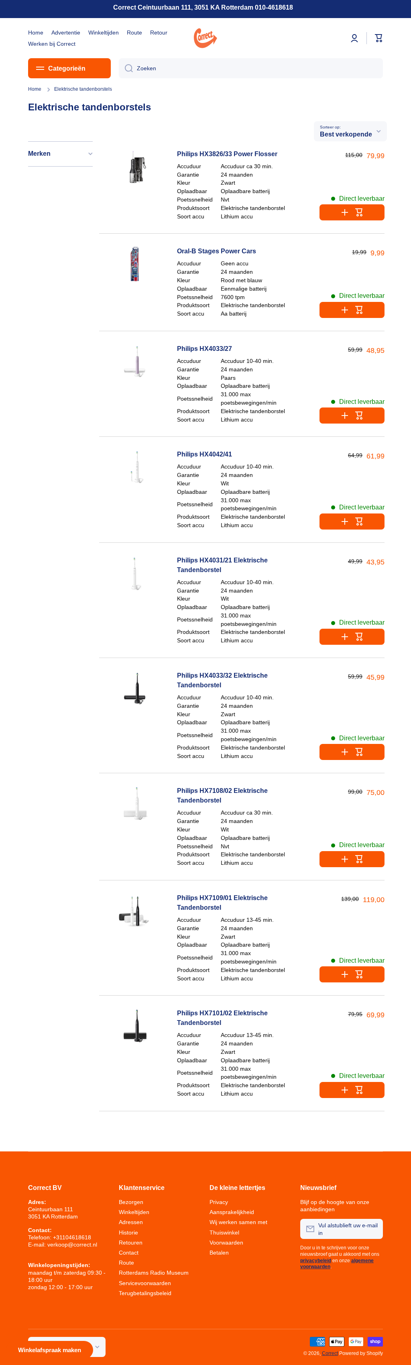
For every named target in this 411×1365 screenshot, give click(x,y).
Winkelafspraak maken (49, 1350)
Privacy (219, 1202)
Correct (330, 1353)
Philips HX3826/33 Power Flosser (227, 154)
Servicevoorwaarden (145, 1283)
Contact (128, 1252)
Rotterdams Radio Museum (154, 1272)
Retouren (130, 1242)
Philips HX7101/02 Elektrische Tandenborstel (222, 1018)
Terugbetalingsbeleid (145, 1293)
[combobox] (251, 68)
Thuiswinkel (224, 1232)
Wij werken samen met (238, 1222)
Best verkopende (346, 134)
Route (126, 1262)
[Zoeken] (126, 68)
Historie (128, 1232)
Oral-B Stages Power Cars (216, 251)
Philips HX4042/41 (204, 454)
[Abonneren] (373, 1229)
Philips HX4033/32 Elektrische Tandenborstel (222, 680)
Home (34, 89)
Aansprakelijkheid (232, 1212)
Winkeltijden (134, 1212)
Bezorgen (131, 1202)
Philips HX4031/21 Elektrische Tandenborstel (222, 565)
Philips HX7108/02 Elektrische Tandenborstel (222, 795)
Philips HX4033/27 (204, 348)
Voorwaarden (226, 1242)
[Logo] (205, 38)
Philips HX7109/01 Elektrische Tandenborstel (222, 902)
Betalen (219, 1252)
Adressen (131, 1222)
